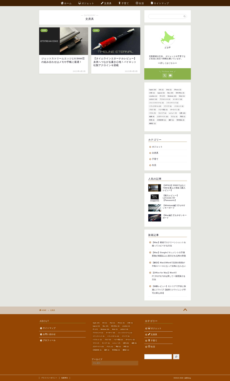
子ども (174, 116)
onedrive (153, 96)
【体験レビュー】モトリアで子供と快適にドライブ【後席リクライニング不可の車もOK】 (169, 289)
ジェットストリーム (156, 102)
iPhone (177, 89)
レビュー (173, 113)
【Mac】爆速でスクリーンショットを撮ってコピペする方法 (169, 244)
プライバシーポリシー (49, 378)
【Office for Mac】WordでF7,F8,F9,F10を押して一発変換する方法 (168, 276)
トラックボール (155, 106)
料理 (151, 120)
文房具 (108, 3)
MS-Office (180, 93)
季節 (182, 116)
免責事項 (64, 378)
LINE (152, 93)
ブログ (152, 109)
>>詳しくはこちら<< (167, 63)
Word (182, 96)
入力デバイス (162, 116)
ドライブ (167, 106)
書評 (171, 120)
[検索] (176, 356)
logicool (161, 93)
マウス (152, 113)
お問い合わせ (49, 334)
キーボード (177, 99)
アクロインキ (165, 99)
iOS (161, 89)
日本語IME (161, 120)
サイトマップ (161, 3)
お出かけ (153, 99)
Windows (172, 96)
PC (162, 96)
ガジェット (88, 3)
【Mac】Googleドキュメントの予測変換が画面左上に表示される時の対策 (169, 254)
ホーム (68, 3)
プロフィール (49, 340)
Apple (152, 89)
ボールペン (174, 109)
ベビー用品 (163, 109)
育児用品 (180, 120)
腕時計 (152, 123)
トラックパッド (172, 102)
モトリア (162, 113)
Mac (170, 93)
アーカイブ (97, 359)
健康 (151, 116)
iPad (168, 89)
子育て (125, 3)
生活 (141, 3)
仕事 (182, 113)
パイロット (178, 106)
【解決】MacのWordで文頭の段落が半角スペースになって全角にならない (169, 264)
